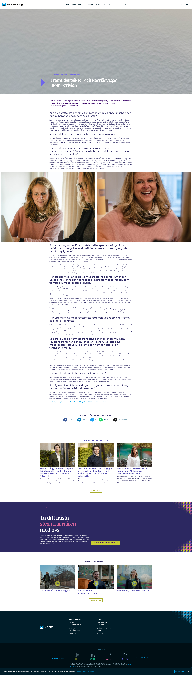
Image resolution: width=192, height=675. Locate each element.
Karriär (90, 4)
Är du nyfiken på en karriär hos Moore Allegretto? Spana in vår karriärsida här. (80, 402)
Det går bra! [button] (180, 671)
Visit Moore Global (141, 657)
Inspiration (100, 4)
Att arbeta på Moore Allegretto (65, 75)
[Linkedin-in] (187, 4)
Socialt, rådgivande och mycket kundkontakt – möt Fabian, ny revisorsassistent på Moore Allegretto (57, 472)
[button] (182, 4)
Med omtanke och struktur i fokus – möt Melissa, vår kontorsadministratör (132, 471)
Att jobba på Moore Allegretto (56, 590)
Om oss (111, 4)
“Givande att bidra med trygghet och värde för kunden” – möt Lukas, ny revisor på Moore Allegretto (95, 472)
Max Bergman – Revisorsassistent (87, 592)
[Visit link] (57, 577)
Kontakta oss (122, 4)
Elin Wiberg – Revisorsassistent (133, 590)
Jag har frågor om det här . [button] (85, 672)
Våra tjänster (78, 4)
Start (66, 4)
